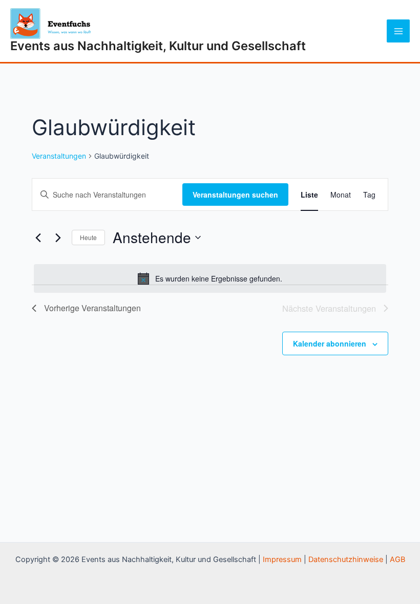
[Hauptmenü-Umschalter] (398, 30)
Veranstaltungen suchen (235, 194)
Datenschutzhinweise (345, 559)
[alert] (210, 278)
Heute (88, 237)
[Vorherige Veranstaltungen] (38, 237)
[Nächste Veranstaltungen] (58, 237)
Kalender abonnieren (329, 343)
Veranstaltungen (59, 156)
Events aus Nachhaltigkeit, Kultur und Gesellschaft (158, 45)
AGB (397, 559)
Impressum (282, 559)
